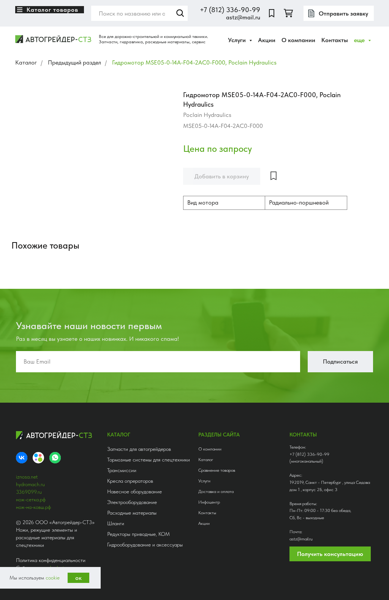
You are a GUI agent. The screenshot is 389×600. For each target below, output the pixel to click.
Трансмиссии (121, 470)
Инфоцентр (209, 502)
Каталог (26, 62)
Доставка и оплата (216, 491)
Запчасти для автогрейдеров (139, 449)
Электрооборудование (132, 502)
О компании (298, 40)
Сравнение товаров (216, 470)
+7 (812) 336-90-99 (230, 10)
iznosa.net (27, 477)
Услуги (204, 480)
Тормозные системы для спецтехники (148, 460)
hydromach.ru (30, 484)
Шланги (115, 523)
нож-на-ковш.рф (33, 507)
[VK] (21, 457)
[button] (339, 13)
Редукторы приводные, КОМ (138, 534)
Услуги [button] (237, 40)
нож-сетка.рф (31, 499)
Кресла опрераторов (130, 481)
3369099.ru (29, 492)
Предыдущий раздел (74, 62)
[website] (271, 13)
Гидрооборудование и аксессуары (145, 545)
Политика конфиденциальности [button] (50, 560)
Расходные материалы (132, 513)
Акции (266, 40)
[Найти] (180, 13)
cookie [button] (53, 578)
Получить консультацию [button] (330, 553)
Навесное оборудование (134, 491)
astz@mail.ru (243, 17)
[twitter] (288, 13)
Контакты (334, 40)
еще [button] (360, 40)
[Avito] (38, 457)
